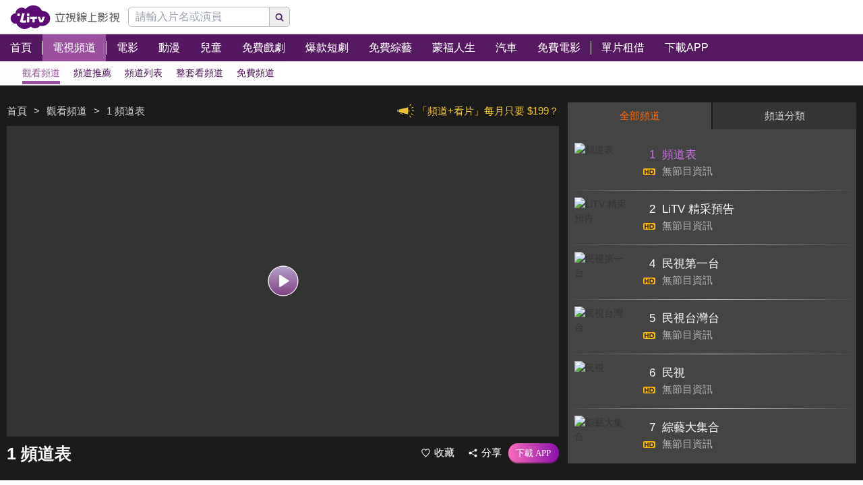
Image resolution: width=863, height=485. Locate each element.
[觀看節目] (283, 281)
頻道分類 (785, 115)
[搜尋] (280, 17)
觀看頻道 (67, 111)
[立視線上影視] (65, 17)
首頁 (17, 111)
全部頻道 (640, 115)
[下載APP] (533, 453)
